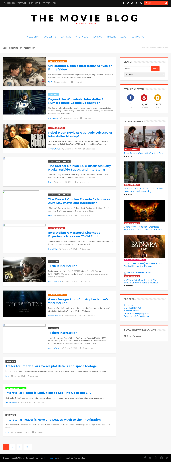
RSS (55, 3)
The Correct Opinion (59, 161)
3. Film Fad (128, 305)
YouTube (22, 3)
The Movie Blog (85, 18)
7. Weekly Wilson (131, 310)
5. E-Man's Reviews (132, 308)
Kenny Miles (53, 249)
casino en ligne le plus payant (136, 313)
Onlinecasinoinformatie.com (136, 316)
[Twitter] (128, 3)
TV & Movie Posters (16, 388)
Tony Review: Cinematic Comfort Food (144, 153)
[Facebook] (124, 3)
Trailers (54, 261)
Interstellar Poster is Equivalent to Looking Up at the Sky (48, 392)
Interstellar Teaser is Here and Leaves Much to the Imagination (53, 419)
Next (27, 447)
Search (155, 69)
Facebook (9, 3)
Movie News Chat (58, 61)
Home (143, 48)
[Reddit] (136, 3)
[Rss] (141, 3)
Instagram (34, 3)
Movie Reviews (56, 128)
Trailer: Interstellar (62, 266)
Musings (53, 95)
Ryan (50, 182)
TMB (50, 82)
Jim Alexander (11, 403)
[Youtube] (132, 3)
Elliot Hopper (53, 118)
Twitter (46, 3)
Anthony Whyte (54, 149)
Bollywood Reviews (134, 260)
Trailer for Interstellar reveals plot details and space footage (51, 366)
